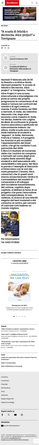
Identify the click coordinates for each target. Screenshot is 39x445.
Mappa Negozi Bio (7, 399)
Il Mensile (4, 384)
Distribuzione (5, 388)
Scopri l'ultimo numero (11, 252)
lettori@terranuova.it (15, 438)
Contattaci (5, 381)
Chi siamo (4, 377)
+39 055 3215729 (16, 436)
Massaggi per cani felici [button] (19, 305)
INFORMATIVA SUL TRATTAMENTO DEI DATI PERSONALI (15, 440)
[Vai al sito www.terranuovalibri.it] (10, 223)
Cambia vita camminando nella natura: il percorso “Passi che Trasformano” (19, 358)
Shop (3, 391)
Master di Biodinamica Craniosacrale (11, 366)
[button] (2, 3)
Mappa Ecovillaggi (7, 402)
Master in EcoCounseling (8, 363)
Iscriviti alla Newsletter (11, 426)
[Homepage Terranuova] (12, 3)
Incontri (4, 26)
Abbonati (4, 395)
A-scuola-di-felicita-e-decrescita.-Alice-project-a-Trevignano (20, 68)
